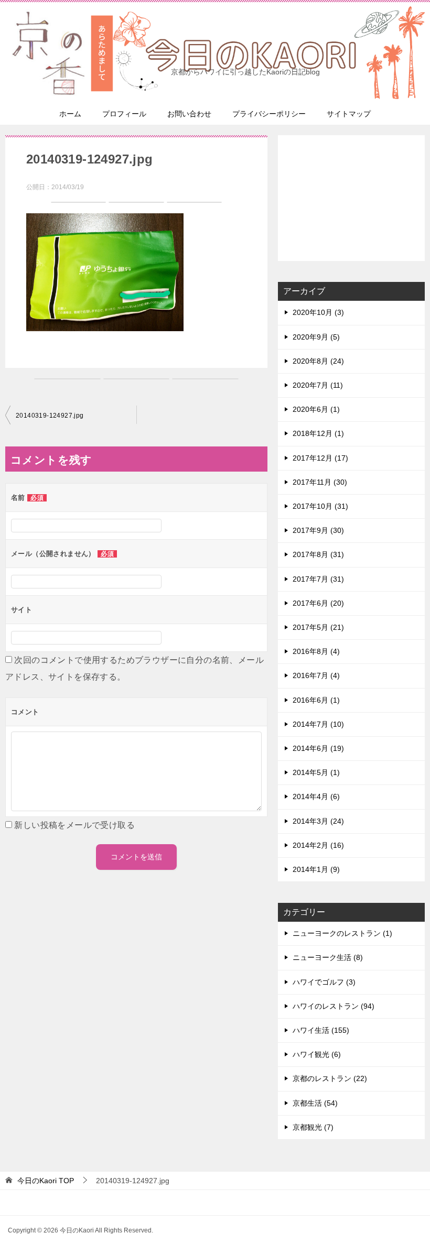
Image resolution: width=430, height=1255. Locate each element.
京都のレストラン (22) (330, 1078)
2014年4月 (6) (316, 796)
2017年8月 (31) (318, 554)
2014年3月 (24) (318, 821)
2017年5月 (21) (318, 627)
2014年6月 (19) (318, 748)
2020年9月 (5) (316, 337)
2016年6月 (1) (316, 700)
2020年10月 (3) (318, 312)
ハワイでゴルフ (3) (324, 982)
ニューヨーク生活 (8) (328, 957)
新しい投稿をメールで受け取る (74, 825)
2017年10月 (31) (320, 506)
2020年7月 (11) (318, 385)
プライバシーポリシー (269, 114)
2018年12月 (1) (318, 433)
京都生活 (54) (315, 1103)
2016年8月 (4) (316, 651)
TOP (45, 1180)
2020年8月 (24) (318, 361)
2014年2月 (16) (318, 845)
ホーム (70, 114)
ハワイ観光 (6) (317, 1054)
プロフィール (124, 114)
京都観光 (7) (313, 1127)
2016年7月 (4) (316, 675)
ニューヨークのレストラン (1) (342, 933)
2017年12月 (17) (320, 458)
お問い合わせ (189, 114)
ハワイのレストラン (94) (333, 1006)
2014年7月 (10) (318, 724)
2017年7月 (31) (318, 579)
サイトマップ (349, 114)
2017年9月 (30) (318, 530)
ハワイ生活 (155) (321, 1030)
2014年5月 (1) (316, 772)
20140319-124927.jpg (50, 415)
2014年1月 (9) (316, 869)
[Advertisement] (351, 198)
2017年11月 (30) (320, 482)
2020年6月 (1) (316, 409)
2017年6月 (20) (318, 603)
